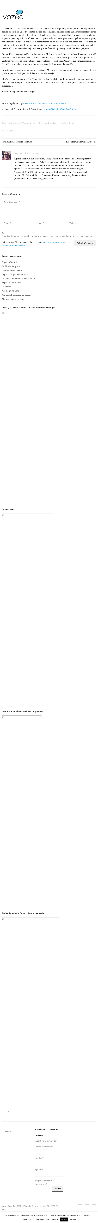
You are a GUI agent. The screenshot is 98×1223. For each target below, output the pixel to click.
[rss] (80, 1207)
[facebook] (87, 1207)
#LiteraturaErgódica (47, 123)
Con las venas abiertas (12, 270)
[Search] (28, 1131)
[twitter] (94, 1207)
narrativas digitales (67, 123)
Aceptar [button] (64, 1219)
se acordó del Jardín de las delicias (60, 109)
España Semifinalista (11, 282)
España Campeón (10, 262)
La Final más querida (12, 266)
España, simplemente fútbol (15, 274)
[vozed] (13, 20)
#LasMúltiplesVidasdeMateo (22, 123)
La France (6, 286)
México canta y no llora (13, 299)
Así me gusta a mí (10, 290)
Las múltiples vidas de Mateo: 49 (80, 142)
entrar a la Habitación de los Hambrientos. (46, 103)
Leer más (73, 1219)
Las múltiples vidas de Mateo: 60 (17, 142)
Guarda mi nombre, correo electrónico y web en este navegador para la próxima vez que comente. (47, 236)
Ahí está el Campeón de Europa (16, 295)
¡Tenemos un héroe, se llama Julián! (18, 278)
